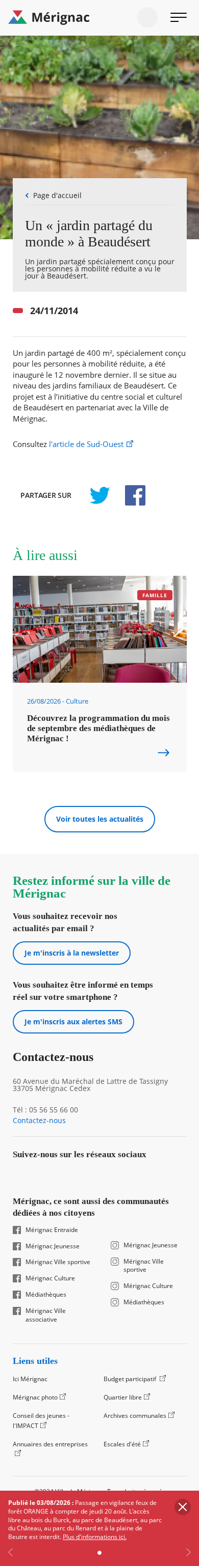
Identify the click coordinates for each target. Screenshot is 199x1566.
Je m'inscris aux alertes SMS (73, 1021)
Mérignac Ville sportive (58, 1262)
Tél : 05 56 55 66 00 (45, 1109)
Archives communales (135, 1415)
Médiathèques (46, 1295)
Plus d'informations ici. (95, 1536)
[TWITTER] (99, 495)
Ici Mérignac (30, 1379)
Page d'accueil (57, 195)
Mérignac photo (35, 1397)
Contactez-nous (39, 1120)
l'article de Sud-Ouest (86, 444)
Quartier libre (123, 1397)
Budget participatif (131, 1379)
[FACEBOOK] (129, 495)
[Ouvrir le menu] (178, 17)
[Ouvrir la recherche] (147, 17)
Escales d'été (122, 1444)
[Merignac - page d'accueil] (99, 17)
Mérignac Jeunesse (53, 1246)
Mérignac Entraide (52, 1230)
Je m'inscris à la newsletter (71, 953)
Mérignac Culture (50, 1278)
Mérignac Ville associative (46, 1315)
